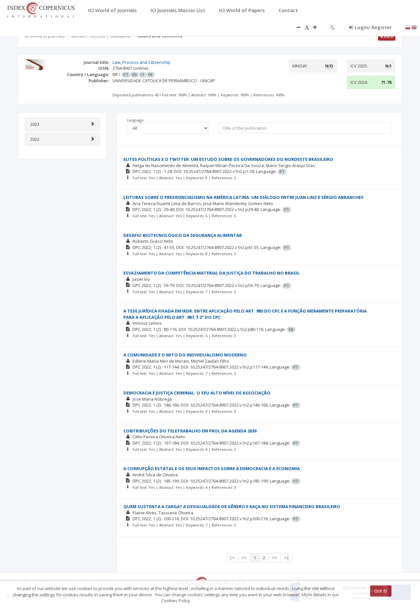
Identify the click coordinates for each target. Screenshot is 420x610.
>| (286, 558)
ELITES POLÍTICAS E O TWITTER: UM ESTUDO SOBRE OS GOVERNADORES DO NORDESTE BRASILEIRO (228, 159)
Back (388, 36)
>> (274, 558)
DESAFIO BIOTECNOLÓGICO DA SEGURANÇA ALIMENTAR (182, 235)
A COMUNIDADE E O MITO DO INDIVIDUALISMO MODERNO (185, 355)
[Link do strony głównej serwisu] (40, 9)
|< (232, 558)
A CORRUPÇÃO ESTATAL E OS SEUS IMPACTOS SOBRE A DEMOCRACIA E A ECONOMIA (211, 468)
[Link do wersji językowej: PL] (407, 27)
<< (244, 558)
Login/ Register (373, 27)
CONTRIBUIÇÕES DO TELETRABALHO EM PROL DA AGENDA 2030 (190, 431)
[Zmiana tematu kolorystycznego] (333, 27)
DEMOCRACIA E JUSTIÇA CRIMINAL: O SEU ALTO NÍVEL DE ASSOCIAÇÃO (196, 393)
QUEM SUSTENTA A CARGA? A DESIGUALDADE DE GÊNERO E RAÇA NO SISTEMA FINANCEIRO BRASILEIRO (231, 506)
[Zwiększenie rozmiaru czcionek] (318, 27)
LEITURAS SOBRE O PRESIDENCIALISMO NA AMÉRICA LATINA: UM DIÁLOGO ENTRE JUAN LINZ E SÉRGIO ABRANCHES (243, 197)
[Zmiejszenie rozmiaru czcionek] (295, 27)
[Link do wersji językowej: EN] (414, 27)
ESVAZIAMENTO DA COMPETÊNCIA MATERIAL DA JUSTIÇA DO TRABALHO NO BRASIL (211, 273)
